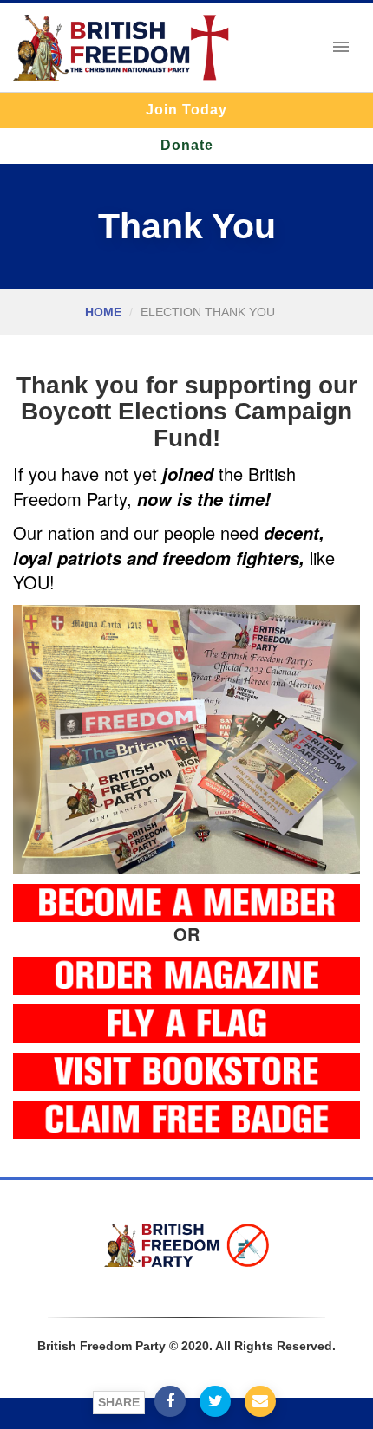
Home (103, 312)
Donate (186, 145)
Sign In (185, 1290)
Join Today (186, 109)
